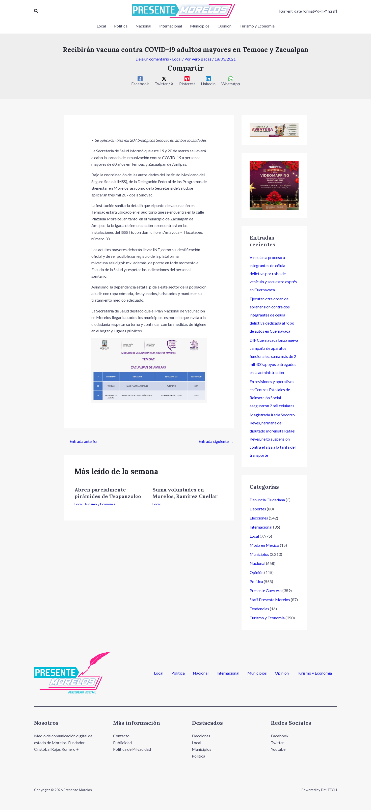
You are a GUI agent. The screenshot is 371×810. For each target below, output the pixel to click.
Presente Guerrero (266, 590)
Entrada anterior (81, 441)
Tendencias (259, 608)
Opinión (256, 572)
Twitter (277, 742)
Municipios (259, 554)
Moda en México (264, 545)
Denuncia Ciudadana (267, 499)
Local (176, 58)
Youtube (278, 749)
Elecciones (259, 517)
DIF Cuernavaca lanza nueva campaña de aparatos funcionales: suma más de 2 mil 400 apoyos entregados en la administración (274, 356)
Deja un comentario (152, 58)
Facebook (279, 735)
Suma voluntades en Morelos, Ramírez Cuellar (185, 492)
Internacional (261, 527)
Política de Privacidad (132, 749)
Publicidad (122, 742)
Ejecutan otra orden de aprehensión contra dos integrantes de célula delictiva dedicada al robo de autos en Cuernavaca (272, 314)
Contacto (121, 735)
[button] (36, 11)
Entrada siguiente (216, 441)
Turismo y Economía (99, 504)
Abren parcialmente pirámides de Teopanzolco (107, 492)
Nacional (257, 563)
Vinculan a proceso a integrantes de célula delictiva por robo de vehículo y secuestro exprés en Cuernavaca (273, 273)
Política (256, 581)
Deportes (258, 508)
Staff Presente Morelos (270, 599)
